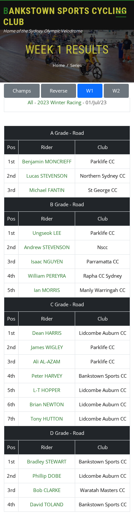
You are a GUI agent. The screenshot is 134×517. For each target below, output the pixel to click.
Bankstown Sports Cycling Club (65, 16)
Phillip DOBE (47, 476)
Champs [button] (22, 90)
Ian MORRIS (47, 290)
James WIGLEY (47, 347)
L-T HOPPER (46, 390)
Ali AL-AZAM (46, 361)
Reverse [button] (58, 90)
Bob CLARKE (46, 490)
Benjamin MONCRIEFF (47, 161)
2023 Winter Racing (59, 102)
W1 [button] (90, 90)
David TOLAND (46, 504)
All (30, 102)
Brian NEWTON (47, 404)
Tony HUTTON (47, 418)
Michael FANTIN (46, 190)
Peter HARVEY (47, 375)
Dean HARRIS (46, 333)
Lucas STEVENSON (46, 175)
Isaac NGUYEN (47, 261)
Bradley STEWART (46, 461)
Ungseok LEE (47, 233)
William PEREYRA (47, 275)
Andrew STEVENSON (47, 247)
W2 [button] (116, 90)
